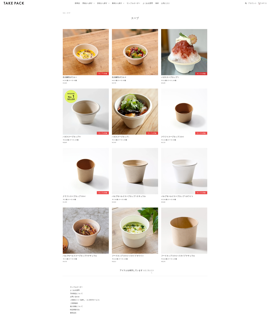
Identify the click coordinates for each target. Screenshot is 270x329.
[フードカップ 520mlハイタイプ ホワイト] (135, 231)
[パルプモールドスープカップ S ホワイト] (184, 171)
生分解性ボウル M (119, 77)
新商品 (77, 3)
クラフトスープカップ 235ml (172, 137)
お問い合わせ (75, 297)
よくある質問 (148, 3)
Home (64, 13)
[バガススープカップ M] (86, 112)
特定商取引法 (75, 310)
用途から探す (87, 3)
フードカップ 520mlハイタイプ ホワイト (128, 256)
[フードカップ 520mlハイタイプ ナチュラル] (184, 231)
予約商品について (76, 293)
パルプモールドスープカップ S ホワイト (177, 196)
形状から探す (102, 3)
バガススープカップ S (170, 77)
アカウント (252, 3)
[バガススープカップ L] (135, 112)
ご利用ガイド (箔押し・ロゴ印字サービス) (85, 300)
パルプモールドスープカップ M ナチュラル (80, 256)
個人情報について (76, 306)
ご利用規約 (74, 303)
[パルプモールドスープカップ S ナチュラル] (135, 171)
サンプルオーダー (133, 3)
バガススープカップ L (120, 137)
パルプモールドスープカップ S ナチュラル (129, 196)
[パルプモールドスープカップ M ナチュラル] (86, 231)
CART (264, 3)
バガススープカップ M (71, 137)
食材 (157, 3)
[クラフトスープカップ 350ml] (86, 171)
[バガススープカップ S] (184, 52)
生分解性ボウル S (70, 77)
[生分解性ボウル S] (86, 52)
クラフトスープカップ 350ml (74, 196)
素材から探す (117, 3)
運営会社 (73, 313)
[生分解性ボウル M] (135, 52)
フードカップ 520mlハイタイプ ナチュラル (178, 256)
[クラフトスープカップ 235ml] (184, 112)
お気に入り (165, 3)
